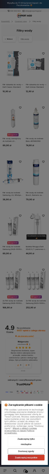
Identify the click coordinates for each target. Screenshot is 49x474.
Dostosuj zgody (26, 451)
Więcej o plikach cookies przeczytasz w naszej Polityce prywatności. (20, 430)
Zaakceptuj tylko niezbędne (26, 442)
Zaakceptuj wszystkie (26, 457)
